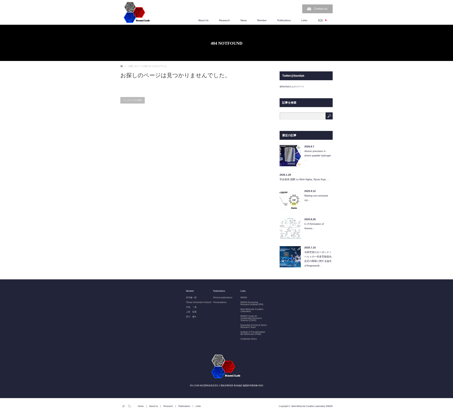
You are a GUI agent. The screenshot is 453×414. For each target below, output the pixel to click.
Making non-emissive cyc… (316, 197)
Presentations (219, 302)
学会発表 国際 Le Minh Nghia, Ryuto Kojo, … (305, 179)
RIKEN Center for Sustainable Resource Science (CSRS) (251, 318)
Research (224, 20)
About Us (203, 20)
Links (304, 20)
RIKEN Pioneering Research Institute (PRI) (251, 303)
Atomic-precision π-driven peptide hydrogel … (317, 155)
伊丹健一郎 (191, 297)
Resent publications (222, 297)
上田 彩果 (191, 312)
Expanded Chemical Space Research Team (253, 326)
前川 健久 (191, 317)
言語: (321, 20)
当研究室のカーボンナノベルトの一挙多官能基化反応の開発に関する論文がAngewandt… (318, 259)
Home (141, 406)
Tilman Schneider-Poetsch (198, 302)
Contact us (320, 8)
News (243, 20)
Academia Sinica (248, 339)
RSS (129, 405)
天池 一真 (191, 307)
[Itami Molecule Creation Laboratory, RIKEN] (137, 12)
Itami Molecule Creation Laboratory (251, 310)
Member (262, 20)
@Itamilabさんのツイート (292, 86)
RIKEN (243, 297)
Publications (284, 20)
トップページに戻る (132, 100)
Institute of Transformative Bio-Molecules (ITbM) (252, 333)
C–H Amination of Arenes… (314, 226)
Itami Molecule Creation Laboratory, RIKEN (312, 406)
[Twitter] (123, 405)
